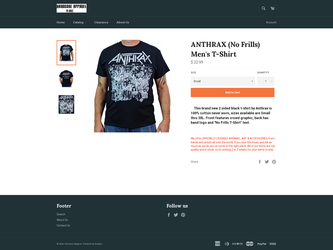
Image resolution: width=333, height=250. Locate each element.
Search (61, 214)
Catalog (78, 22)
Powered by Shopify (92, 244)
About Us (123, 22)
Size (193, 72)
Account (271, 22)
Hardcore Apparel (73, 244)
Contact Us (63, 225)
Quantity (263, 72)
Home (61, 22)
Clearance (101, 22)
